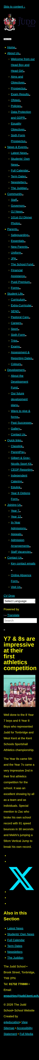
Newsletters (14, 951)
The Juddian (15, 957)
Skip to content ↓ (14, 6)
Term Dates (14, 946)
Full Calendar (16, 940)
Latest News (15, 928)
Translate (13, 615)
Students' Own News (20, 934)
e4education (12, 1022)
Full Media (26, 1034)
